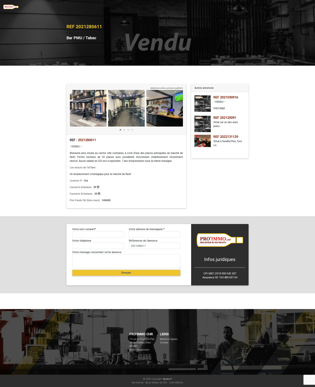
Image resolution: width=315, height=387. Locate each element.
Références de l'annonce (143, 240)
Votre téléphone (81, 240)
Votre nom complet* (84, 229)
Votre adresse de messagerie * (147, 229)
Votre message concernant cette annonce (96, 252)
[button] (120, 129)
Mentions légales (169, 339)
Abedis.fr (167, 379)
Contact (164, 342)
